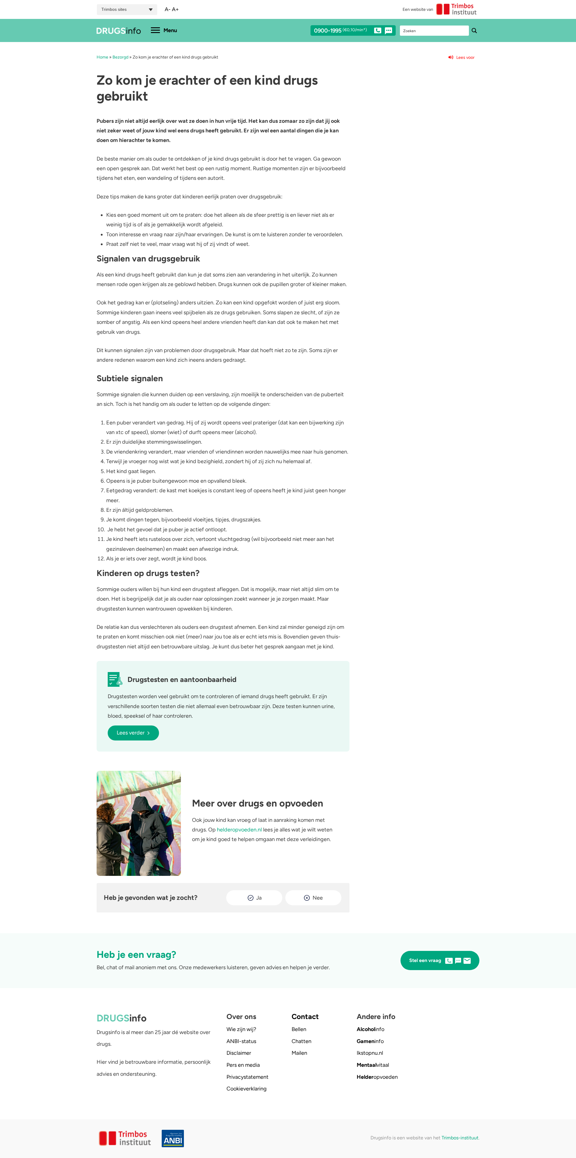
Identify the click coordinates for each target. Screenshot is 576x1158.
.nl (370, 1053)
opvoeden (377, 1077)
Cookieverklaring (246, 1088)
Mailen (299, 1053)
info (370, 1029)
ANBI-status (241, 1041)
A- (168, 9)
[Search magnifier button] (474, 31)
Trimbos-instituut (460, 1138)
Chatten (301, 1041)
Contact (305, 1016)
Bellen (299, 1029)
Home (102, 57)
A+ (175, 9)
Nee (318, 897)
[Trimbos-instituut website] (125, 1138)
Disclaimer (238, 1053)
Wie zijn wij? (241, 1029)
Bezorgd (120, 57)
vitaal (373, 1065)
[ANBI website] (174, 1138)
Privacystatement (247, 1077)
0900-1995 (340, 31)
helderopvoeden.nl (239, 829)
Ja (259, 897)
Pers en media (243, 1065)
